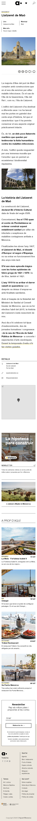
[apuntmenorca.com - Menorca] (18, 3)
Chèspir (5, 601)
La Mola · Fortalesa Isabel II (14, 559)
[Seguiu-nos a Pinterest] (9, 761)
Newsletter (7, 465)
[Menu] (4, 3)
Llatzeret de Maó (8, 24)
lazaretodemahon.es (12, 373)
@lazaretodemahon (12, 378)
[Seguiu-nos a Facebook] (2, 761)
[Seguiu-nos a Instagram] (5, 761)
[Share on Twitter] (26, 71)
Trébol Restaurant (10, 643)
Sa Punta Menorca (10, 685)
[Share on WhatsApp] (19, 71)
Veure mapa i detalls (10, 31)
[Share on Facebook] (22, 71)
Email (9, 718)
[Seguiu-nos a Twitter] (7, 761)
